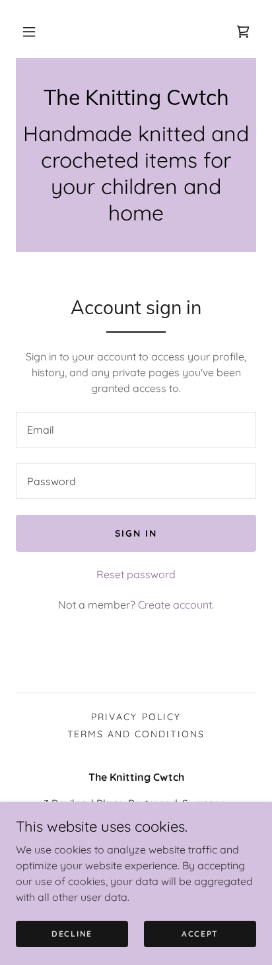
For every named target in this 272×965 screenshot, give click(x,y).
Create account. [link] (176, 604)
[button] (29, 31)
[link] (243, 31)
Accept (200, 934)
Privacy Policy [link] (135, 717)
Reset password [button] (136, 574)
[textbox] (136, 430)
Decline (71, 934)
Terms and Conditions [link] (135, 734)
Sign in (136, 533)
